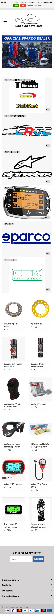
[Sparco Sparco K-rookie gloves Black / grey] (40, 509)
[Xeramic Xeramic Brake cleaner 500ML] (40, 349)
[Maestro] (43, 610)
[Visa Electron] (37, 610)
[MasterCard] (19, 610)
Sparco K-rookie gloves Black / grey (39, 525)
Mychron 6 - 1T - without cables (11, 525)
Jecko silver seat (38, 404)
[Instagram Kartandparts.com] (29, 567)
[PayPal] (13, 610)
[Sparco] (27, 51)
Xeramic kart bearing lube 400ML (13, 365)
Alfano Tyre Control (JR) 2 (39, 485)
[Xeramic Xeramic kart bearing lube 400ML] (13, 349)
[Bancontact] (31, 610)
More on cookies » (34, 6)
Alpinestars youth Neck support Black (12, 445)
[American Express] (49, 610)
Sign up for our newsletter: (27, 552)
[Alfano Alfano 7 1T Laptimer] (13, 469)
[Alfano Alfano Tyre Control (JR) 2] (40, 469)
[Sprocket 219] (40, 309)
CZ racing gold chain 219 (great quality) (40, 445)
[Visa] (25, 610)
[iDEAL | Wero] (7, 610)
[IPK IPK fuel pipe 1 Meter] (13, 309)
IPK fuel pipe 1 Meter (10, 325)
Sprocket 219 (37, 323)
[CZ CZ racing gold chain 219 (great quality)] (40, 429)
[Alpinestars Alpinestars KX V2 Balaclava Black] (13, 389)
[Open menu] (5, 20)
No (23, 6)
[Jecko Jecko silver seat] (40, 389)
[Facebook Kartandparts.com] (24, 567)
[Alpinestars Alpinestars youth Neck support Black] (13, 429)
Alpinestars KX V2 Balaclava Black (12, 405)
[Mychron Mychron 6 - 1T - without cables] (13, 509)
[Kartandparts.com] (32, 20)
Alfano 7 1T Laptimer (13, 484)
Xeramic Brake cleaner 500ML (37, 365)
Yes (16, 6)
